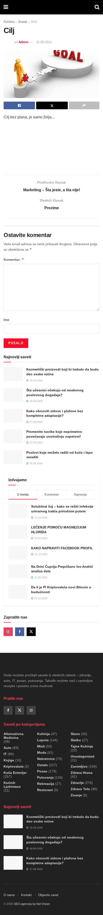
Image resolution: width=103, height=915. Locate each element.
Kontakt (26, 895)
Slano (75, 734)
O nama (9, 895)
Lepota (43, 740)
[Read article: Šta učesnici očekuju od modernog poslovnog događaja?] (13, 395)
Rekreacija (45, 784)
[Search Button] (97, 7)
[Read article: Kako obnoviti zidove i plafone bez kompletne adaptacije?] (13, 416)
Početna (9, 21)
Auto (7, 748)
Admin (23, 42)
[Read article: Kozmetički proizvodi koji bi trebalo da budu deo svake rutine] (13, 374)
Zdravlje (77, 783)
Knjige (9, 760)
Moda (41, 752)
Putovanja (45, 777)
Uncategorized (82, 756)
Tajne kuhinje (82, 746)
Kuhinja (43, 734)
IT (5, 754)
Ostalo (42, 765)
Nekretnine (46, 759)
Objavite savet (48, 895)
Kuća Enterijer (15, 773)
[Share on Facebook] (19, 105)
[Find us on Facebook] (19, 631)
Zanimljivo (79, 766)
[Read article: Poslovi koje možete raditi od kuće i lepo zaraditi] (13, 457)
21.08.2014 (44, 42)
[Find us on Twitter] (31, 631)
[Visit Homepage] (51, 7)
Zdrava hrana (81, 773)
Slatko (76, 740)
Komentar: (14, 259)
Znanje (22, 21)
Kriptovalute (14, 766)
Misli (34, 21)
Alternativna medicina (13, 736)
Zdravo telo (80, 789)
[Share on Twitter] (52, 105)
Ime (6, 320)
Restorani (45, 790)
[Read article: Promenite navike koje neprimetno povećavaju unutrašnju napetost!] (13, 436)
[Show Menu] (6, 7)
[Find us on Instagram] (8, 631)
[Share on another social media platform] (84, 105)
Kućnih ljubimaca (12, 784)
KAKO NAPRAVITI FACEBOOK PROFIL (62, 548)
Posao (42, 771)
